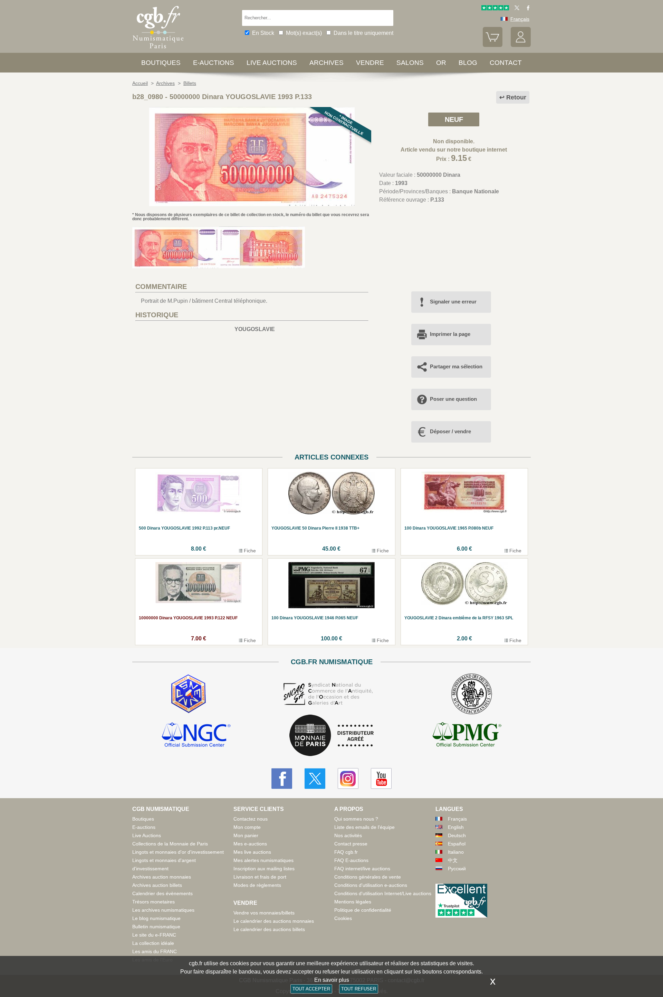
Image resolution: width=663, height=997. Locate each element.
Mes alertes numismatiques (263, 860)
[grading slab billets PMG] (466, 735)
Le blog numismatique (156, 918)
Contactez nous (250, 819)
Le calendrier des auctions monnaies (273, 921)
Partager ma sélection (456, 366)
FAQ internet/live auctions (362, 868)
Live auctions (272, 62)
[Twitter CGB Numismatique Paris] (315, 778)
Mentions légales (352, 901)
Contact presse (350, 843)
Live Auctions (146, 835)
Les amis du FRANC (154, 951)
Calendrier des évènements (162, 893)
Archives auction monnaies (161, 877)
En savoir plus (331, 980)
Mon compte (247, 827)
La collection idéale (153, 943)
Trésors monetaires (153, 901)
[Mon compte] (521, 45)
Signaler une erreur (453, 301)
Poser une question (453, 399)
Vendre (370, 62)
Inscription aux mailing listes (264, 868)
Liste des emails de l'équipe (364, 827)
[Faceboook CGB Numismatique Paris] (281, 778)
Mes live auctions (252, 852)
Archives (326, 62)
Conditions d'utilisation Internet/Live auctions (382, 893)
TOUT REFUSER (358, 988)
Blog (468, 62)
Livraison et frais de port (259, 877)
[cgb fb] (526, 8)
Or (441, 62)
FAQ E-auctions (351, 860)
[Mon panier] (493, 45)
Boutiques (161, 62)
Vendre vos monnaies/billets (264, 913)
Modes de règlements (257, 885)
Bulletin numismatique (156, 926)
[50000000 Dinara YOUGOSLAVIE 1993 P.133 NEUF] (252, 204)
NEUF (454, 119)
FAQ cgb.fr (346, 852)
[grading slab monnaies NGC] (196, 736)
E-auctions (213, 62)
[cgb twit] (515, 8)
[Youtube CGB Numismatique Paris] (381, 778)
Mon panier (245, 835)
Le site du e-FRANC (154, 935)
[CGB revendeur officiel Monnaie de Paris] (331, 736)
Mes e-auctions (250, 843)
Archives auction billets (157, 885)
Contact (506, 62)
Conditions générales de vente (367, 877)
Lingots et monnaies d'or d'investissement (178, 852)
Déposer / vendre (450, 431)
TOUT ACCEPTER (311, 988)
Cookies (343, 918)
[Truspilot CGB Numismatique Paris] (495, 8)
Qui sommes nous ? (356, 819)
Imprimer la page (450, 334)
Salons (410, 62)
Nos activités (348, 835)
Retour (516, 97)
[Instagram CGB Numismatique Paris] (348, 778)
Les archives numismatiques (163, 910)
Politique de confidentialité (362, 910)
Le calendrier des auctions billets (269, 929)
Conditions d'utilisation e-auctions (370, 885)
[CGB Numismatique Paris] (158, 50)
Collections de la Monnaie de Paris (170, 843)
